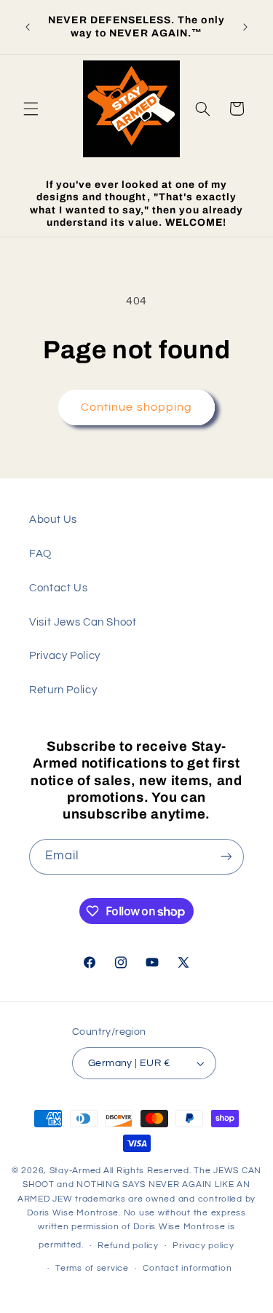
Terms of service (92, 1268)
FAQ (40, 553)
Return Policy (63, 690)
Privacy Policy (64, 655)
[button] (30, 108)
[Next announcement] (245, 27)
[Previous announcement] (28, 27)
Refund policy (128, 1246)
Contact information (187, 1268)
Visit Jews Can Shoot (83, 622)
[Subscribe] (226, 857)
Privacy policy (203, 1246)
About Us (53, 519)
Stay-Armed (75, 1171)
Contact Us (58, 588)
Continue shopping (136, 407)
